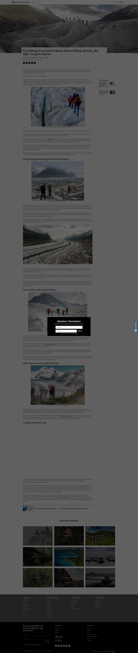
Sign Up (79, 331)
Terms (70, 333)
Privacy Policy (75, 333)
